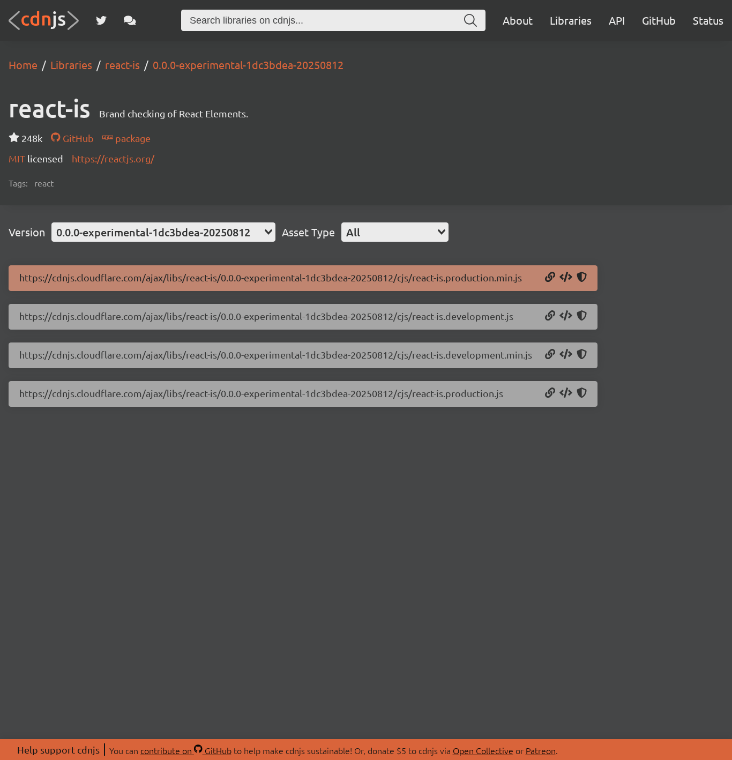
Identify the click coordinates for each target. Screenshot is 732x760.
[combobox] (163, 232)
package (132, 138)
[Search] (470, 20)
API (617, 20)
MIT (18, 158)
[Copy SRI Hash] (582, 278)
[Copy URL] (550, 278)
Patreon (541, 750)
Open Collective (483, 750)
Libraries (571, 20)
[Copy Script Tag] (565, 278)
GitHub (659, 20)
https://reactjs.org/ (113, 158)
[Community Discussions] (130, 20)
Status (708, 20)
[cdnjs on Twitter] (101, 20)
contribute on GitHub (185, 750)
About (518, 20)
